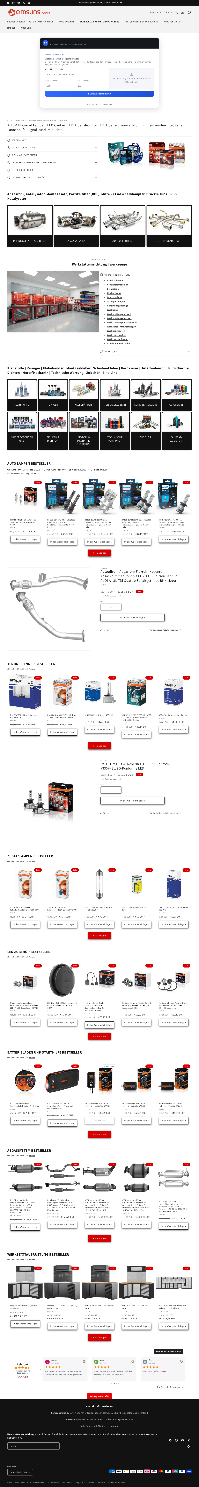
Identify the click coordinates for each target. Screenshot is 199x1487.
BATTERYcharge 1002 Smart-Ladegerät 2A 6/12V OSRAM (171, 1105)
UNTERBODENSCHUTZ (22, 439)
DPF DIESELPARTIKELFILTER (29, 240)
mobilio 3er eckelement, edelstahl (24, 1306)
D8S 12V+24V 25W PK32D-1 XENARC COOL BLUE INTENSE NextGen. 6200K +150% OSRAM (136, 717)
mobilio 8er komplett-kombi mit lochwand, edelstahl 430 (172, 1307)
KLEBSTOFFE (21, 404)
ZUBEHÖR (145, 437)
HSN (51, 81)
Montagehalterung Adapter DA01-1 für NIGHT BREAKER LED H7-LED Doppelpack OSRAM (136, 1005)
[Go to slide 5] (111, 1383)
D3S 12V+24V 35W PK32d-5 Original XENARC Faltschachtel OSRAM (62, 716)
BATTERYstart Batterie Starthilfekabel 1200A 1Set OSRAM (24, 1105)
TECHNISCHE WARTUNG (115, 439)
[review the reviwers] (84, 1362)
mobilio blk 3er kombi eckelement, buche (99, 1307)
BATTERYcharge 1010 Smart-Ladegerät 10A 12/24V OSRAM (97, 1105)
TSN (82, 81)
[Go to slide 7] (116, 1383)
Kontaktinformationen (117, 1483)
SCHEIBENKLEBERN (145, 404)
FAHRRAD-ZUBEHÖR (176, 439)
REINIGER (52, 404)
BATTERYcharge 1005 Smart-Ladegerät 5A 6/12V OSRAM (133, 1105)
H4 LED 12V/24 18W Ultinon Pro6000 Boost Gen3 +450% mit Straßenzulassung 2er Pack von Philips (97, 524)
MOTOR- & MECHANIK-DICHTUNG (84, 441)
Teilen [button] (106, 630)
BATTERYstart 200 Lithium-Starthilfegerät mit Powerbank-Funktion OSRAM (60, 1106)
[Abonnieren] (56, 1446)
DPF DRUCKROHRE (168, 240)
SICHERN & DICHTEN (53, 439)
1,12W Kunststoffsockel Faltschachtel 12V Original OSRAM (24, 908)
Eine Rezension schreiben (168, 1351)
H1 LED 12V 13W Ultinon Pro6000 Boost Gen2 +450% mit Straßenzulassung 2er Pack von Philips (61, 524)
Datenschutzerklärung (70, 1483)
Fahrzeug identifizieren (99, 94)
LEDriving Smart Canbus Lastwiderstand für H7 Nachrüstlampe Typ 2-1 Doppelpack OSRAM (94, 1007)
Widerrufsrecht (53, 1483)
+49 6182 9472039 (87, 1419)
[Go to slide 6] (114, 1383)
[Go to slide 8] (118, 1383)
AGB (83, 1483)
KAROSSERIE (176, 404)
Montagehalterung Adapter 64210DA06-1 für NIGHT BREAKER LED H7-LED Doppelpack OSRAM (24, 1005)
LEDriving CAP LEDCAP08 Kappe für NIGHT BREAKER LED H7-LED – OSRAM (62, 1005)
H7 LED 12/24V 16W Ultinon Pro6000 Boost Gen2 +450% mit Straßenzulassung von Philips (172, 522)
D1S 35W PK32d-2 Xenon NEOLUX (98, 715)
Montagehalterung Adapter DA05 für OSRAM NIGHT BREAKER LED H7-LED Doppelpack (172, 1005)
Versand (34, 473)
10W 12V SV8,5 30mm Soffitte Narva (133, 908)
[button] (42, 22)
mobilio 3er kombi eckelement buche (134, 1307)
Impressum (101, 1483)
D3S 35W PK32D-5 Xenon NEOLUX (173, 715)
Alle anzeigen (99, 553)
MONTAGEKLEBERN (114, 404)
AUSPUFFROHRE (122, 240)
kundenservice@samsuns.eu (118, 1419)
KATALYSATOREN (76, 240)
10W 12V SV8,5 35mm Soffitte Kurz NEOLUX (173, 908)
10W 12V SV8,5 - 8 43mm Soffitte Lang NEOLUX (98, 908)
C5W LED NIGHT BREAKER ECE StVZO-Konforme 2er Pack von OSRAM (23, 522)
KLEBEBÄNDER (83, 404)
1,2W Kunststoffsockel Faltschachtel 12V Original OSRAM (61, 908)
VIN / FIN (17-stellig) (54, 69)
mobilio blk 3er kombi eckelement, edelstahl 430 (62, 1307)
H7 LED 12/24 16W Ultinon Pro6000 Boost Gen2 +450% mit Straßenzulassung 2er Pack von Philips (136, 524)
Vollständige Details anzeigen (164, 630)
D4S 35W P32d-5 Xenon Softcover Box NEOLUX (24, 716)
